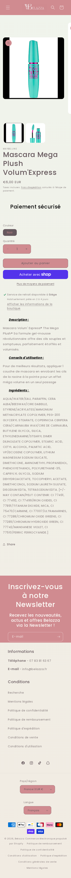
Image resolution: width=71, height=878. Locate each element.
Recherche (16, 693)
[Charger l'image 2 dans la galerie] (35, 133)
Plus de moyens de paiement (35, 284)
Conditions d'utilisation (25, 746)
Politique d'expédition (24, 728)
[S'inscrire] (58, 636)
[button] (8, 7)
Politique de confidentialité (28, 710)
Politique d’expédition (53, 855)
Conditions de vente (23, 737)
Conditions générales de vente (37, 861)
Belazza (19, 838)
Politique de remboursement (29, 720)
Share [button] (11, 544)
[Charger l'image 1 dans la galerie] (14, 133)
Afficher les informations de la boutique (29, 306)
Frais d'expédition (31, 187)
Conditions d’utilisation (22, 855)
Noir (10, 232)
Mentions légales (20, 702)
